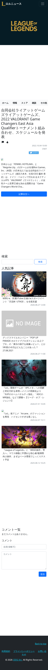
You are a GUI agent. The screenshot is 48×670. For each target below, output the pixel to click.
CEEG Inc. (17, 659)
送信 (42, 574)
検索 (40, 261)
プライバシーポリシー (24, 651)
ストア (24, 102)
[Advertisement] (24, 71)
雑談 (34, 102)
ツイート (36, 153)
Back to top (40, 643)
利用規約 (6, 651)
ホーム (5, 102)
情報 (15, 102)
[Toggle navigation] (42, 3)
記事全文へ (24, 194)
